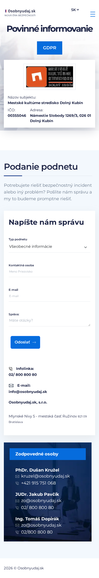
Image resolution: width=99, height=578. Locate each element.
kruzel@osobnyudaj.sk (45, 476)
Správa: (14, 314)
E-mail (13, 290)
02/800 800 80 (37, 532)
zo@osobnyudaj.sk (41, 500)
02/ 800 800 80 (37, 507)
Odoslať (22, 342)
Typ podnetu (18, 239)
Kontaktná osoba (21, 265)
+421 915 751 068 (38, 483)
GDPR (49, 47)
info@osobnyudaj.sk (28, 391)
